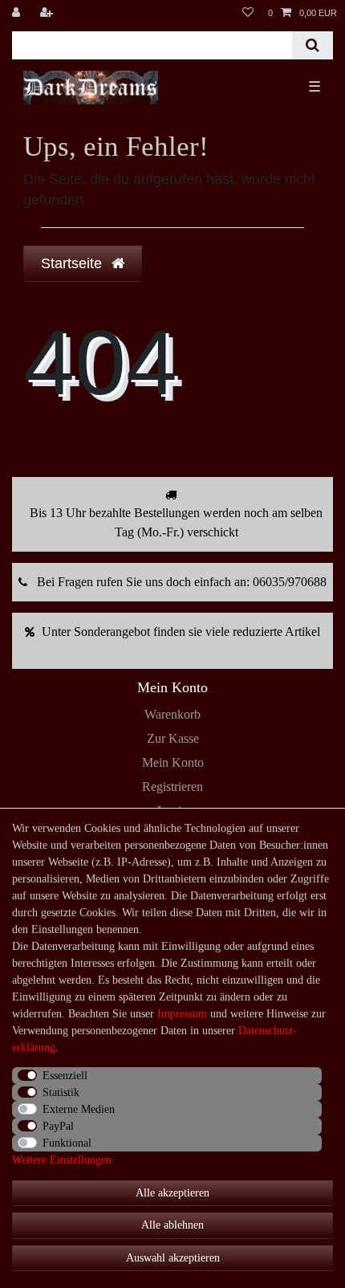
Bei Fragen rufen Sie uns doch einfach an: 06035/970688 (182, 582)
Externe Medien (79, 1109)
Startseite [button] (73, 263)
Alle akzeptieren (172, 1193)
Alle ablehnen (172, 1225)
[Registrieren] (48, 13)
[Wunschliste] (248, 13)
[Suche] (312, 45)
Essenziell (65, 1076)
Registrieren (172, 786)
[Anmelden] (18, 13)
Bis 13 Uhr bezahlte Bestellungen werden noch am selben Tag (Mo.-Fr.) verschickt (176, 522)
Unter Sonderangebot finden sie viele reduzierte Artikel (181, 631)
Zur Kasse (173, 738)
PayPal (58, 1126)
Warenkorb (172, 714)
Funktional (67, 1143)
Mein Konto (173, 762)
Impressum (182, 1014)
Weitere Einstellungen (62, 1160)
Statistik (61, 1092)
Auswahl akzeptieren (173, 1258)
